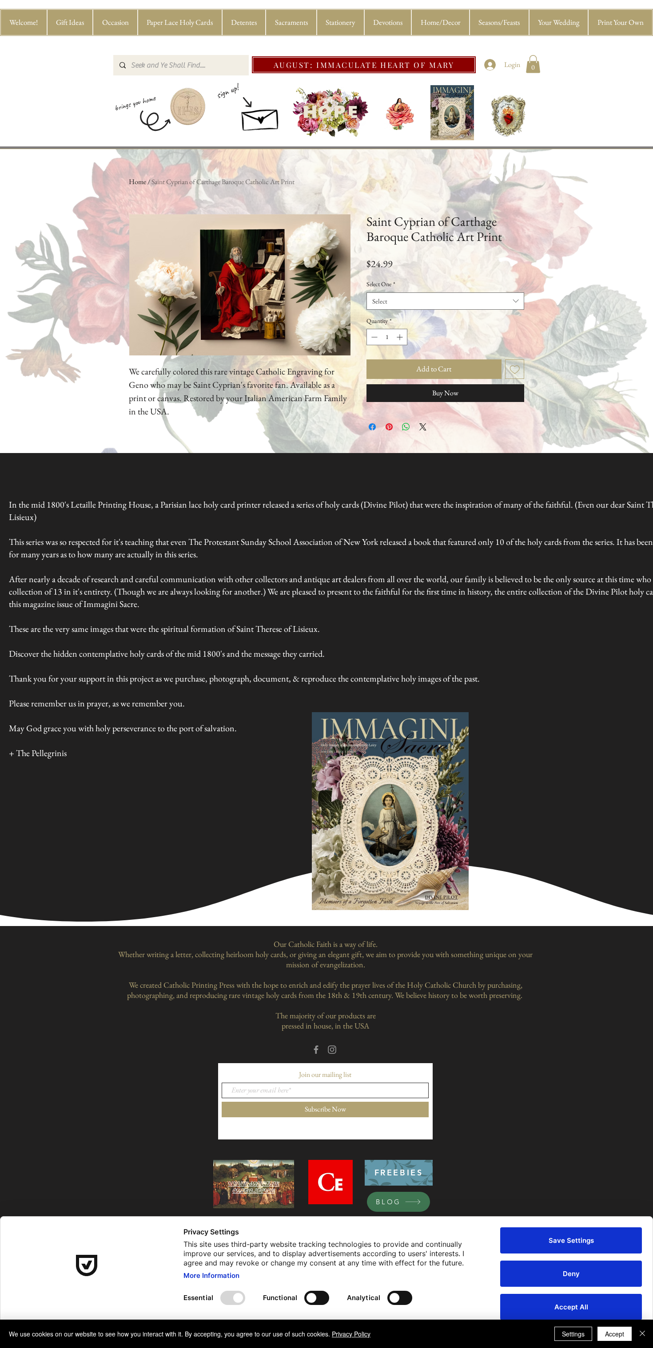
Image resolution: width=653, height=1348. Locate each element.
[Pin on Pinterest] (389, 427)
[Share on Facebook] (372, 427)
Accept (614, 1333)
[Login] (490, 64)
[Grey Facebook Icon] (316, 1049)
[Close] (642, 1334)
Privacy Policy (351, 1333)
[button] (70, 22)
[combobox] (445, 301)
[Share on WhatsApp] (406, 427)
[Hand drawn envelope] (261, 117)
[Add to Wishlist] (515, 369)
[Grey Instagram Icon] (332, 1049)
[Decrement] (373, 337)
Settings (573, 1333)
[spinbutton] (387, 337)
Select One (380, 284)
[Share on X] (423, 427)
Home (137, 181)
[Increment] (400, 337)
